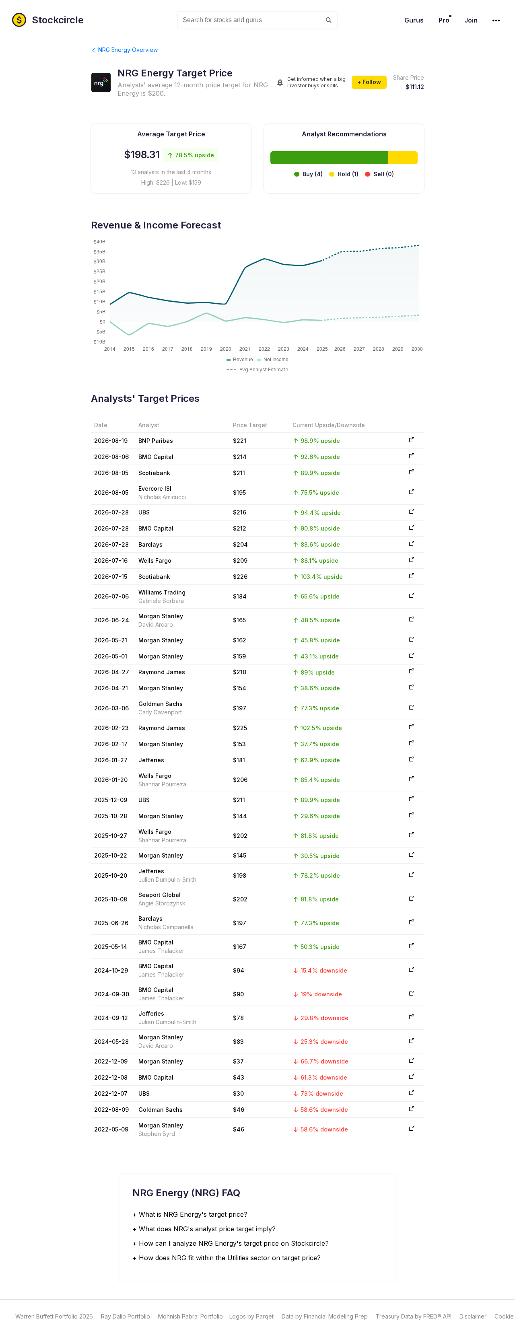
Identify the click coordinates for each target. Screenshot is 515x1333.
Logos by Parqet (251, 1316)
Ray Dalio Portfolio (125, 1316)
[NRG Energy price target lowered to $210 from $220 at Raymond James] (411, 671)
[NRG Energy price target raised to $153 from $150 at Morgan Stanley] (411, 743)
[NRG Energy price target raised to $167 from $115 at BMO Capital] (411, 946)
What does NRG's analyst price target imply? (207, 1229)
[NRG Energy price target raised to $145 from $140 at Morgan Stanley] (411, 855)
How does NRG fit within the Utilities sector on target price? (230, 1258)
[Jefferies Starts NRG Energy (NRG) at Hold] (411, 1017)
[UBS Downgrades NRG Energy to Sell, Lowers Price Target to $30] (411, 1093)
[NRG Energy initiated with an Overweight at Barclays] (411, 922)
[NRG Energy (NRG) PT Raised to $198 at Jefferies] (411, 875)
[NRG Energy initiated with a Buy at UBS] (411, 799)
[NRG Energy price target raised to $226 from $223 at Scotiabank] (411, 576)
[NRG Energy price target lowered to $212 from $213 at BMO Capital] (411, 528)
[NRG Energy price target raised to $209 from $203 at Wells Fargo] (411, 560)
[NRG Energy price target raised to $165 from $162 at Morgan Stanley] (411, 620)
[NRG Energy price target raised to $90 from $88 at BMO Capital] (411, 994)
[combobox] (257, 20)
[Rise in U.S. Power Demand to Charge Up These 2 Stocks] (411, 1129)
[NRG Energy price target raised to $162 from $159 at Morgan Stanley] (411, 640)
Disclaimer (472, 1316)
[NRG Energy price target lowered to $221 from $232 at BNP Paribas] (411, 440)
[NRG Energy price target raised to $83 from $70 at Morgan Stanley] (411, 1041)
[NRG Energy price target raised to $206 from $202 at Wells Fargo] (411, 779)
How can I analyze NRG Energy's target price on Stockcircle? (234, 1243)
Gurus (414, 20)
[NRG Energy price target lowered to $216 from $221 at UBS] (411, 512)
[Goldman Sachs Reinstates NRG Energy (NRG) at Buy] (411, 708)
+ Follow (369, 81)
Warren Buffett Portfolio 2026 (54, 1316)
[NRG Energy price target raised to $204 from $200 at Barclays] (411, 544)
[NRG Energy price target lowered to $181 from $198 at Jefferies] (411, 760)
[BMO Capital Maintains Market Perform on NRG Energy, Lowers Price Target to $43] (411, 1077)
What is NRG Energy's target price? (193, 1214)
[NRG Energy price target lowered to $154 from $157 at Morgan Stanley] (411, 688)
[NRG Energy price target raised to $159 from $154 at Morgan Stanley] (411, 656)
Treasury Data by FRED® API (413, 1316)
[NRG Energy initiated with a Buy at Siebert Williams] (411, 596)
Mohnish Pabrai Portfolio (190, 1316)
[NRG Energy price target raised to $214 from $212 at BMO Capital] (411, 456)
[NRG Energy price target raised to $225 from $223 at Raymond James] (411, 727)
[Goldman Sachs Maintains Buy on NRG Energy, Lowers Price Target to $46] (411, 1109)
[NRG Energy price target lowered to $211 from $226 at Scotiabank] (411, 472)
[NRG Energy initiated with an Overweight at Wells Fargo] (411, 835)
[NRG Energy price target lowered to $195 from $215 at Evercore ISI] (411, 492)
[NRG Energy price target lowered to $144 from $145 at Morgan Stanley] (411, 815)
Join (471, 20)
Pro (444, 20)
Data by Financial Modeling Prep (325, 1316)
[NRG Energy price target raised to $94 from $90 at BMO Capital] (411, 970)
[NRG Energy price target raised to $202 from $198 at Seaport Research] (411, 899)
